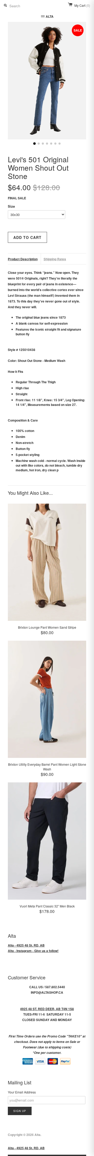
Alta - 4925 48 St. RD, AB (26, 945)
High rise (22, 388)
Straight (21, 394)
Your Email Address (22, 1092)
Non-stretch (24, 442)
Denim (20, 436)
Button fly (23, 448)
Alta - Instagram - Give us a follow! (33, 950)
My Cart (82, 5)
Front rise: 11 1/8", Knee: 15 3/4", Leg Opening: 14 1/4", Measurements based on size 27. (50, 402)
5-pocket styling (27, 454)
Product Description (23, 259)
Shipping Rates (55, 259)
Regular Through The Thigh (36, 382)
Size (11, 206)
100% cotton (25, 430)
